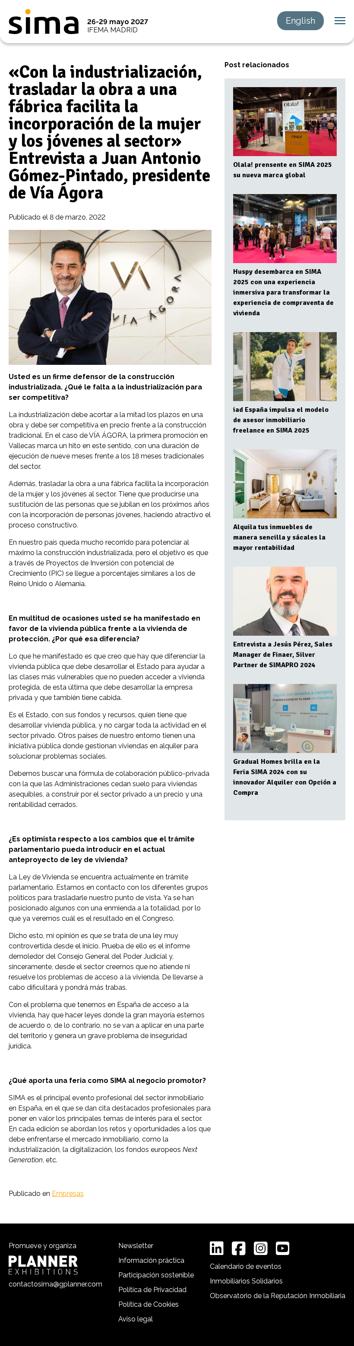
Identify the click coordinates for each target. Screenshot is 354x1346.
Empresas (68, 1193)
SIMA (44, 22)
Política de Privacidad (152, 1290)
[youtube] (283, 1248)
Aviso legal (135, 1319)
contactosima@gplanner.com (55, 1284)
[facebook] (239, 1248)
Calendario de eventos (245, 1266)
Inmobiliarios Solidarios (246, 1281)
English (300, 21)
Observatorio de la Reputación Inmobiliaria (277, 1296)
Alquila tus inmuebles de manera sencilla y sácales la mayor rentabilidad (279, 537)
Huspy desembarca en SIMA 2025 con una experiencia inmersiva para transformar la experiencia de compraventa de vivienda (283, 292)
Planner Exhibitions (43, 1265)
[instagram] (261, 1248)
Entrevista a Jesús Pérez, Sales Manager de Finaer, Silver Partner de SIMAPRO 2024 (282, 654)
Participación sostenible (156, 1275)
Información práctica (151, 1260)
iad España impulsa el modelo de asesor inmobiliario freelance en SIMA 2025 (281, 420)
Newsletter (135, 1246)
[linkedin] (217, 1248)
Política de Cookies (148, 1304)
